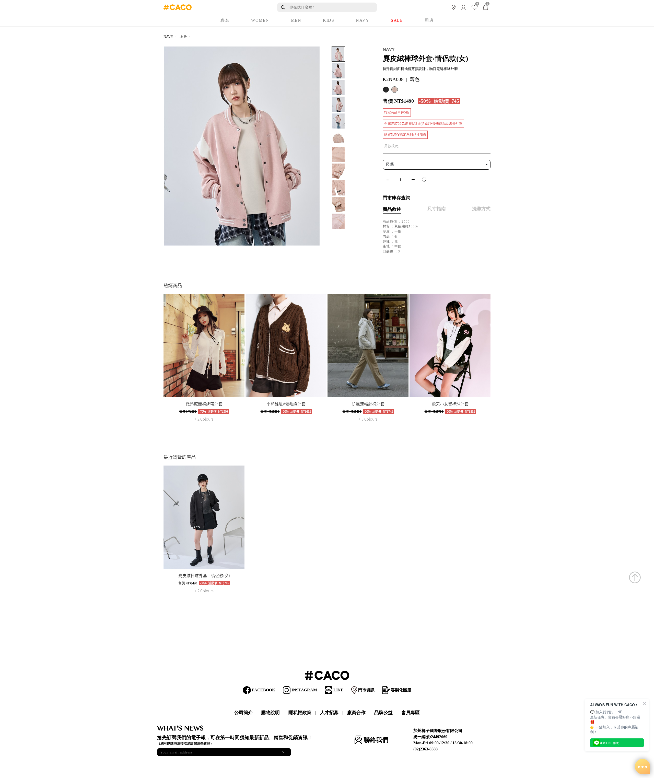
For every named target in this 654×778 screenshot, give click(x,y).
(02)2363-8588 (425, 749)
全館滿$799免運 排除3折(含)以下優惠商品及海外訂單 (423, 123)
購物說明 (270, 712)
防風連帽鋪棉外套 (368, 404)
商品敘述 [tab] (392, 209)
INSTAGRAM (303, 690)
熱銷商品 (173, 285)
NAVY (168, 37)
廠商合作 (356, 712)
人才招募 (329, 712)
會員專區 (410, 712)
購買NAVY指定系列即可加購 (405, 134)
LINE (338, 690)
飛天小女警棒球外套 (450, 404)
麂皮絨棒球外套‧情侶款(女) (204, 575)
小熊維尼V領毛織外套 (286, 404)
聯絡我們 (375, 740)
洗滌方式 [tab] (481, 208)
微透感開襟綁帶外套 (204, 404)
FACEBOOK (263, 690)
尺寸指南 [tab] (436, 208)
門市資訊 (366, 690)
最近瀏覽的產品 (180, 457)
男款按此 (391, 146)
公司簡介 (243, 712)
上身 (183, 37)
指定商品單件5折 (396, 112)
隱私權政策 (299, 712)
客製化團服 (400, 690)
